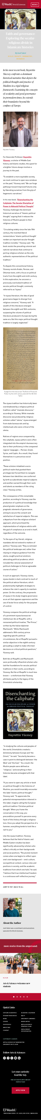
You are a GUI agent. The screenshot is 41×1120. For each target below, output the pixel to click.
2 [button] (17, 996)
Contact (6, 1030)
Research (21, 59)
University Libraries (28, 1018)
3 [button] (20, 996)
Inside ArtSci (25, 1021)
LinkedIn (19, 1058)
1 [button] (14, 996)
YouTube (15, 1058)
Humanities (27, 56)
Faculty (18, 56)
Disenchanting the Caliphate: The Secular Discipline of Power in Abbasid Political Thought (18, 203)
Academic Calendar (28, 1013)
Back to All (19, 887)
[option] (20, 973)
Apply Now (20, 1090)
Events (5, 1021)
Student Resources (10, 1015)
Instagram (4, 1058)
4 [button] (24, 996)
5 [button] (27, 996)
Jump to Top (8, 887)
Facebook (8, 1058)
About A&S (6, 1027)
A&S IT (23, 1015)
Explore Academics (10, 1013)
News (5, 1018)
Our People (7, 1024)
